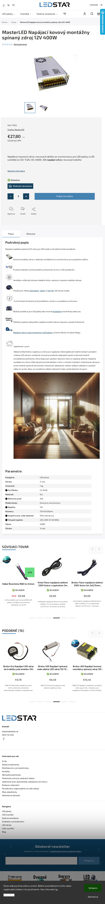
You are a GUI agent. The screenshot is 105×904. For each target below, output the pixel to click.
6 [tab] (72, 701)
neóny (42, 290)
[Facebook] (3, 5)
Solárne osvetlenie (10, 818)
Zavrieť (85, 217)
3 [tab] (48, 701)
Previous (93, 549)
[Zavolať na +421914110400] (9, 5)
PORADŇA (94, 5)
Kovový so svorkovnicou (50, 503)
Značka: (16, 129)
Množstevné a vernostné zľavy (15, 768)
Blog (4, 832)
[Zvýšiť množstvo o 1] (26, 196)
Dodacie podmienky (10, 764)
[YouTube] (10, 745)
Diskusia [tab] (31, 234)
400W (42, 524)
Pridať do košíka (64, 196)
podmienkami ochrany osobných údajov (66, 851)
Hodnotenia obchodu (11, 795)
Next (99, 549)
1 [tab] (32, 701)
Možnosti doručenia (22, 186)
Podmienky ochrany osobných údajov (18, 778)
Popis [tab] (11, 234)
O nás (4, 761)
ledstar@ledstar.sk (10, 731)
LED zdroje (44, 477)
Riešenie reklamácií (10, 785)
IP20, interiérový (47, 515)
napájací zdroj (54, 159)
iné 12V (51, 290)
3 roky (42, 528)
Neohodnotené (20, 44)
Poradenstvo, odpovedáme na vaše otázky (20, 788)
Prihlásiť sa (89, 861)
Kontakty (6, 771)
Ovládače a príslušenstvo (13, 821)
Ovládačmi (57, 311)
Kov (41, 494)
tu (57, 889)
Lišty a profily (8, 828)
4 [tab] (56, 701)
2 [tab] (40, 701)
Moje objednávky (9, 792)
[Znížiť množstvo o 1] (11, 196)
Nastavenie (9, 895)
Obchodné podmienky (11, 775)
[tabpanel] (18, 583)
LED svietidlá (7, 814)
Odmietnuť (93, 897)
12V (41, 507)
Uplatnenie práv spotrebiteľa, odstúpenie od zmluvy (24, 781)
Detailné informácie (16, 171)
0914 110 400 (8, 735)
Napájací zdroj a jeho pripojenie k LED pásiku (32, 332)
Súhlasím (93, 888)
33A (41, 498)
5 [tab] (64, 701)
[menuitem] (10, 14)
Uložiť (14, 218)
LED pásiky (34, 290)
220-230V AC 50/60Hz (49, 520)
